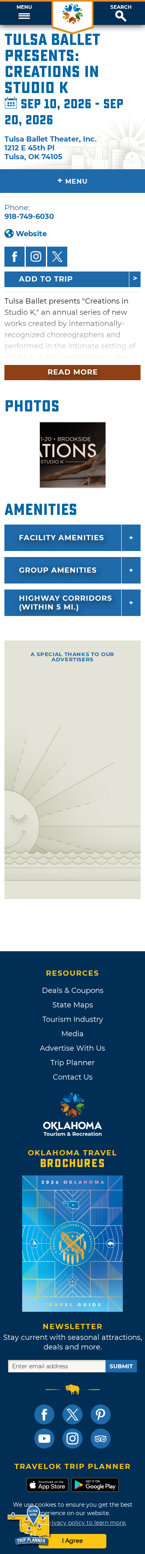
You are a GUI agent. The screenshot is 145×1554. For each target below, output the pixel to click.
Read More (73, 372)
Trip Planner (72, 1062)
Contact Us (73, 1077)
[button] (24, 13)
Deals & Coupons (73, 990)
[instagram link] (72, 1438)
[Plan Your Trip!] (29, 1525)
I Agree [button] (72, 1540)
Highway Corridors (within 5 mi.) (65, 603)
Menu (24, 7)
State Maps (72, 1005)
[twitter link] (72, 1414)
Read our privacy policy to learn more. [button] (72, 1522)
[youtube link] (44, 1438)
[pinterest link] (101, 1414)
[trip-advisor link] (101, 1438)
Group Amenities (58, 570)
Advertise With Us (72, 1048)
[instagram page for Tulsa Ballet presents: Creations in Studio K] (36, 257)
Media (72, 1033)
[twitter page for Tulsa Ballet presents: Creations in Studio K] (57, 257)
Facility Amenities (61, 537)
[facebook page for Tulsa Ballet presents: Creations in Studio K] (14, 257)
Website (31, 233)
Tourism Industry (72, 1019)
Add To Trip (46, 279)
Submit (121, 1366)
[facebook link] (44, 1414)
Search (121, 7)
